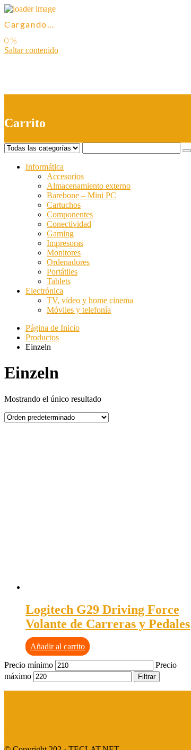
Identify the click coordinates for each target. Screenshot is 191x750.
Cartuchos (64, 204)
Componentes (70, 214)
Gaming (60, 233)
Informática (44, 166)
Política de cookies (35, 731)
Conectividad (69, 223)
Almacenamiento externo (89, 185)
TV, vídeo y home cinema (90, 300)
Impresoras (65, 243)
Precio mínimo (28, 664)
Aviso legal (23, 695)
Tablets (59, 281)
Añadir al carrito (57, 646)
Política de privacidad (40, 713)
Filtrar (146, 677)
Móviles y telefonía (79, 309)
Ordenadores (68, 262)
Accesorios (65, 176)
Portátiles (62, 271)
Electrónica (44, 290)
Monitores (64, 252)
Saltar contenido (31, 50)
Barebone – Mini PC (81, 195)
